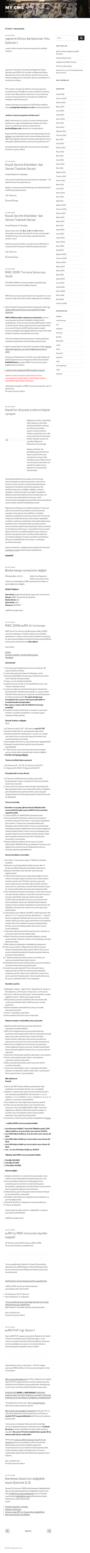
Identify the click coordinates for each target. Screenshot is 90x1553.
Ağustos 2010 (61, 205)
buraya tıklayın (22, 755)
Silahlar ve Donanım (13, 1509)
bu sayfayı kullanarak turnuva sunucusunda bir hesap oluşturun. (27, 309)
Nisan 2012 (60, 152)
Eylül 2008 (60, 299)
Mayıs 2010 (60, 217)
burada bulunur (39, 1403)
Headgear (9, 657)
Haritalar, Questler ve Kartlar (16, 1507)
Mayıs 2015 (60, 107)
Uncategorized (61, 365)
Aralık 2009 (60, 238)
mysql (58, 345)
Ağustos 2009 (61, 254)
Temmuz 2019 (61, 98)
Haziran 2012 (60, 147)
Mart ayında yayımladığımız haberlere (20, 1411)
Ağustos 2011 (61, 172)
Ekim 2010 (60, 197)
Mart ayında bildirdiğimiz (15, 1379)
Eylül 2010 (59, 201)
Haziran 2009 (61, 262)
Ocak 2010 (60, 234)
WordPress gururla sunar (13, 1548)
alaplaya (59, 316)
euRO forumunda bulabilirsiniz (22, 1494)
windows (59, 374)
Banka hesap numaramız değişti (26, 570)
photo (58, 349)
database (59, 329)
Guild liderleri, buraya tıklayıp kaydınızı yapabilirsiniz (26, 1281)
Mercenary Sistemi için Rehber (17, 1515)
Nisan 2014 (60, 127)
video (58, 370)
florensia (59, 333)
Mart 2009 (60, 275)
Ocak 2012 (60, 160)
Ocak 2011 (60, 188)
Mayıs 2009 (60, 266)
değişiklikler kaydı (23, 1496)
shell (57, 361)
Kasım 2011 (60, 164)
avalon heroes (61, 320)
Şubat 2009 (60, 279)
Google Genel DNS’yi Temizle (66, 62)
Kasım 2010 (60, 193)
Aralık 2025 (60, 94)
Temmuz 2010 (61, 209)
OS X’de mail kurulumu (64, 66)
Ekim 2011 (60, 168)
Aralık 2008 (60, 287)
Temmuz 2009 (61, 258)
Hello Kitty (59, 341)
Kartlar (8, 652)
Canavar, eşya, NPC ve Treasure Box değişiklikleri (25, 1512)
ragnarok (59, 357)
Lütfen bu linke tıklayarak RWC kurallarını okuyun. (25, 370)
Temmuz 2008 (61, 303)
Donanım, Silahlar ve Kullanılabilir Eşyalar (21, 655)
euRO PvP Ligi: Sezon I (20, 1330)
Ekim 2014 (60, 123)
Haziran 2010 (61, 213)
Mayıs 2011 (60, 184)
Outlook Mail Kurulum (63, 58)
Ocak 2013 (60, 143)
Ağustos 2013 (61, 131)
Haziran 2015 (61, 102)
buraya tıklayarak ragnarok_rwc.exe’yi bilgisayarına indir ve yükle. (28, 349)
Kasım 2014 (60, 119)
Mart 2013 (60, 139)
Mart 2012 (59, 156)
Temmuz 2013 (61, 135)
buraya (8, 136)
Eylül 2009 (60, 250)
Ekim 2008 (60, 295)
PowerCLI (59, 353)
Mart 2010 (60, 225)
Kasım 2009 (60, 242)
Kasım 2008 (60, 291)
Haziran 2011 (60, 180)
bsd (57, 324)
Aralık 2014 (60, 115)
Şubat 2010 (60, 229)
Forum (48, 1118)
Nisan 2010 (60, 221)
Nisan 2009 (60, 270)
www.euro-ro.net (12, 550)
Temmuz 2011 (61, 176)
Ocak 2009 (60, 283)
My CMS (14, 7)
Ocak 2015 (60, 111)
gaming (58, 337)
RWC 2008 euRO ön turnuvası (25, 625)
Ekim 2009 (60, 246)
